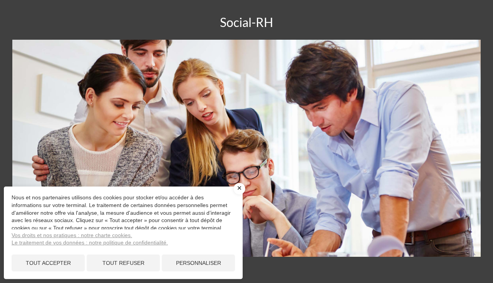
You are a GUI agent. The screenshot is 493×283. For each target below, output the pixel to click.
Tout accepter (48, 263)
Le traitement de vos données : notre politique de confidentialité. (90, 242)
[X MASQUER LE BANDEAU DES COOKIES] (239, 189)
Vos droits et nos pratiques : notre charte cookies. (72, 235)
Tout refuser (123, 263)
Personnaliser (198, 263)
